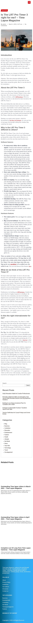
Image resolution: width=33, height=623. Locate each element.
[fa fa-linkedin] (29, 620)
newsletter (13, 264)
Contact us (5, 591)
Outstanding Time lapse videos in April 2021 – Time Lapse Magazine (15, 518)
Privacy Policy (6, 582)
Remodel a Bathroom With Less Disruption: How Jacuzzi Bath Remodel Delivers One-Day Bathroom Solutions (16, 398)
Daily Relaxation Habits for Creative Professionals (16, 393)
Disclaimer (5, 589)
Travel (6, 450)
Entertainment (8, 432)
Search (4, 383)
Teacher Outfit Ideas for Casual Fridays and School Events (16, 413)
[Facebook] (28, 620)
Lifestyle (6, 439)
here (30, 266)
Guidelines (5, 584)
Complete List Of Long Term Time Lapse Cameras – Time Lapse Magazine (16, 549)
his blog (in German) (15, 120)
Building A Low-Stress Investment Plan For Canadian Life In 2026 (14, 403)
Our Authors (5, 586)
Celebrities (7, 428)
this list (25, 340)
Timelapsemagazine (8, 606)
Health (6, 437)
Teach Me (7, 445)
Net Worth (7, 441)
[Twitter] (30, 620)
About (4, 580)
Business (7, 426)
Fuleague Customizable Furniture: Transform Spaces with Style (15, 408)
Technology (7, 447)
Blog (5, 423)
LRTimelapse (19, 97)
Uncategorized (8, 452)
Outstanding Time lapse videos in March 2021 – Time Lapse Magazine (16, 487)
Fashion (6, 434)
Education (7, 430)
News (6, 443)
